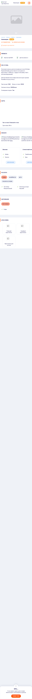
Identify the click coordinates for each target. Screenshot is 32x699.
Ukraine (8, 37)
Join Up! (3, 37)
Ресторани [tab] (5, 204)
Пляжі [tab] (4, 177)
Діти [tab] (20, 177)
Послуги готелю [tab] (7, 181)
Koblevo (13, 37)
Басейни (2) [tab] (12, 177)
